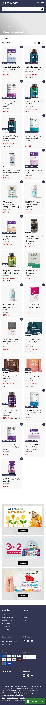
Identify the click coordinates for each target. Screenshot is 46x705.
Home (4, 27)
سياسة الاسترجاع (7, 623)
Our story (26, 614)
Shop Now (23, 530)
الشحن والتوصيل (7, 626)
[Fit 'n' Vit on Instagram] (24, 641)
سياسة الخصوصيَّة (7, 617)
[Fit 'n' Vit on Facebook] (28, 641)
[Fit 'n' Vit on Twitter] (32, 641)
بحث (3, 614)
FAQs (24, 620)
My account (6, 629)
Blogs (25, 617)
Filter (7, 43)
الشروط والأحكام (7, 620)
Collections (11, 27)
